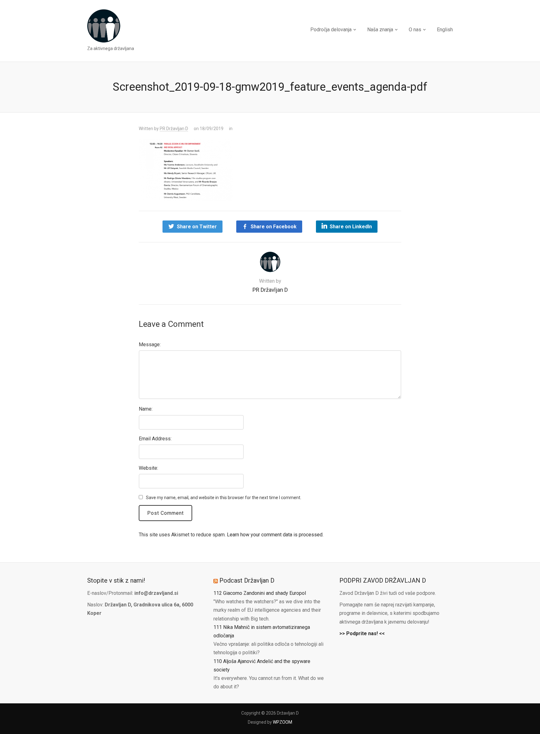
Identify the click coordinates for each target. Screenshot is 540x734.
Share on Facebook (274, 227)
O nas (415, 30)
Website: (148, 468)
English (445, 30)
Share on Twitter (197, 227)
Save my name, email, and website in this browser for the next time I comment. (223, 497)
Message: (150, 344)
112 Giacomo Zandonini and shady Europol (259, 593)
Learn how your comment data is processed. (275, 535)
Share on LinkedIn (351, 227)
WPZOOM (282, 722)
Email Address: (155, 439)
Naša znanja (380, 30)
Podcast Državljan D (246, 580)
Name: (145, 409)
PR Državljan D (174, 128)
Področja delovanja (331, 30)
